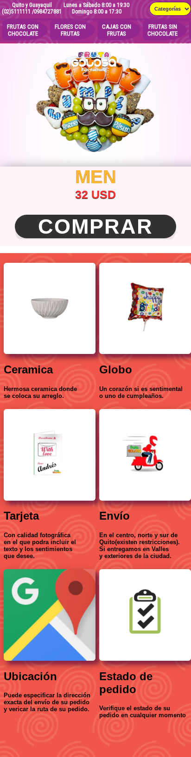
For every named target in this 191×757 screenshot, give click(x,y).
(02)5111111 (16, 11)
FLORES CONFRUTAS (70, 30)
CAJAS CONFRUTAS (116, 30)
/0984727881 (47, 11)
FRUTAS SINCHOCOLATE (162, 30)
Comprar (95, 226)
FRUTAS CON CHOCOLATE (22, 30)
